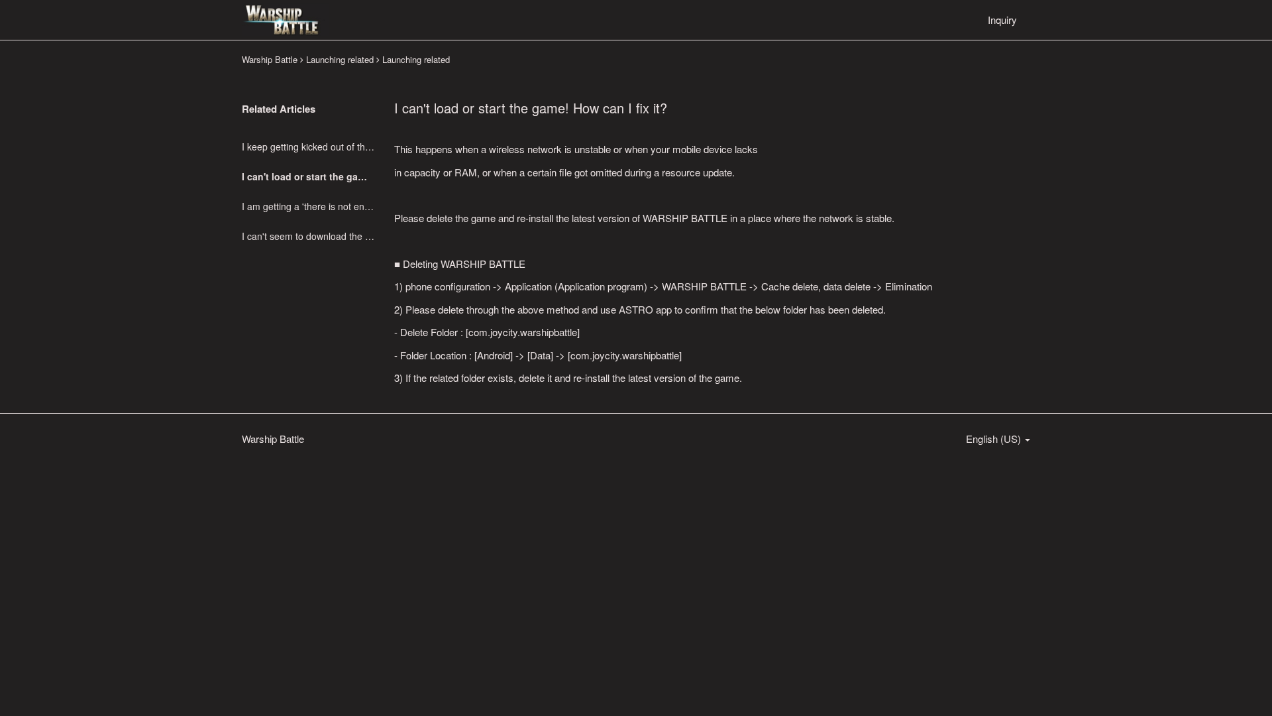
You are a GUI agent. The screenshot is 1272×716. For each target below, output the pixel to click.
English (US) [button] (995, 439)
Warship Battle (269, 59)
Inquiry (1002, 20)
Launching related (340, 59)
